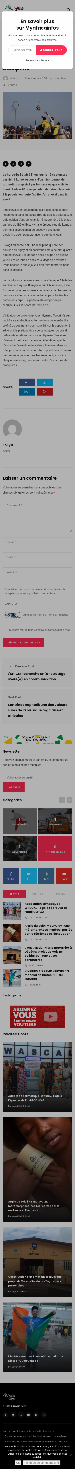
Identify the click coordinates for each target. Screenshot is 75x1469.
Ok (18, 1462)
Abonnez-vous (51, 50)
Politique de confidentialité (41, 1462)
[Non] (70, 1455)
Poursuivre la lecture (37, 60)
